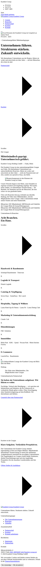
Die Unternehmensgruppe (13, 519)
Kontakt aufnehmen (11, 534)
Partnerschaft (9, 24)
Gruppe (7, 20)
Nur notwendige (6, 565)
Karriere (8, 25)
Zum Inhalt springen (7, 14)
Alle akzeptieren (18, 565)
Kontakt (7, 27)
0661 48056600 (15, 552)
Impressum (8, 541)
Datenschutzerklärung (12, 561)
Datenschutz (9, 543)
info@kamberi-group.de (29, 552)
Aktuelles (8, 523)
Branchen (8, 22)
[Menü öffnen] (2, 31)
